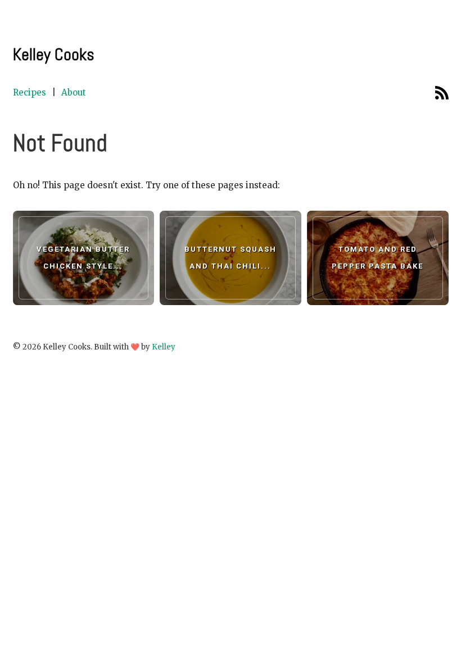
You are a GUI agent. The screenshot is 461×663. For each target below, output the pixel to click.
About (73, 92)
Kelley (163, 347)
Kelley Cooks (53, 54)
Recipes (29, 92)
